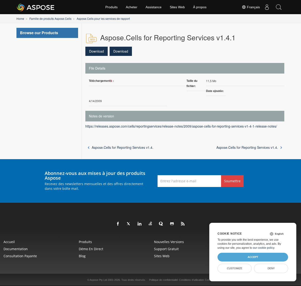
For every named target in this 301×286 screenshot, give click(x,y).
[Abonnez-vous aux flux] (183, 224)
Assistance (154, 7)
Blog (82, 256)
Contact (209, 279)
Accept (253, 257)
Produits (111, 7)
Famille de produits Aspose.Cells (50, 19)
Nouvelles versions (169, 242)
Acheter (131, 7)
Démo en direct (91, 249)
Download (96, 51)
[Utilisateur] (267, 7)
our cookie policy (263, 247)
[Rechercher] (279, 7)
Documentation (16, 249)
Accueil (9, 242)
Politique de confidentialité (163, 279)
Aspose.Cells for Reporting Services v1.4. (122, 147)
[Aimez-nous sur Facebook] (118, 224)
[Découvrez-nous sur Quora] (161, 224)
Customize (234, 268)
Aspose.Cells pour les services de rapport (103, 19)
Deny (271, 268)
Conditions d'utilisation (191, 279)
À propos (199, 7)
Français (253, 7)
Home (20, 19)
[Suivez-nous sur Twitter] (129, 224)
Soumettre (232, 181)
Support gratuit (166, 249)
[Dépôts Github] (172, 224)
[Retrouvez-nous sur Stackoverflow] (150, 223)
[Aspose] (35, 7)
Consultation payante (20, 256)
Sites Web (177, 7)
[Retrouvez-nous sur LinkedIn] (140, 224)
